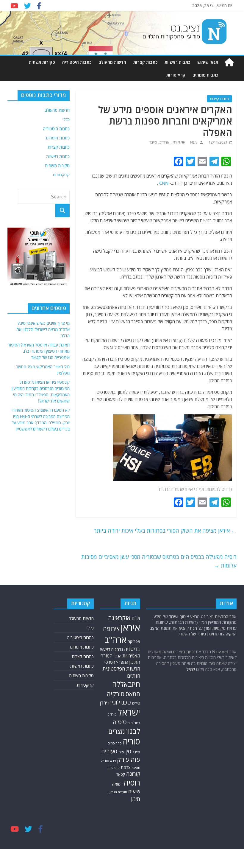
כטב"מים (134, 723)
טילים (136, 703)
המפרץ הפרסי (116, 662)
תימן (135, 799)
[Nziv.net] (229, 62)
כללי (66, 119)
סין (128, 751)
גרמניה (117, 649)
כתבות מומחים (205, 75)
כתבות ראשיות (177, 62)
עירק (123, 759)
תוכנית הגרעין (117, 792)
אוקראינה (119, 618)
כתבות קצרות (145, 62)
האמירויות (131, 655)
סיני (121, 752)
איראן (176, 142)
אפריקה (134, 641)
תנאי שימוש (207, 62)
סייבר (153, 142)
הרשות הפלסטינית (121, 668)
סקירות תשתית (42, 62)
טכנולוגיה (119, 702)
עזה (135, 759)
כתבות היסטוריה (76, 62)
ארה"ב (164, 142)
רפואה (117, 784)
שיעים (134, 791)
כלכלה (119, 722)
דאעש (105, 649)
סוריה (131, 741)
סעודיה (109, 751)
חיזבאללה (126, 684)
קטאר (120, 774)
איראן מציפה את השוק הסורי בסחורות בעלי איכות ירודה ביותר (165, 530)
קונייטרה (113, 767)
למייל (190, 669)
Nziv (193, 142)
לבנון (133, 731)
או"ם (136, 618)
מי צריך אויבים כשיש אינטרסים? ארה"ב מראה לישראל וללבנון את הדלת (43, 329)
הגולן (117, 656)
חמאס (133, 694)
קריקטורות (175, 75)
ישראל (129, 712)
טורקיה (115, 694)
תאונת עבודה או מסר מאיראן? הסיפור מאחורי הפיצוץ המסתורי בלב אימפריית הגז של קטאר (39, 351)
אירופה (111, 629)
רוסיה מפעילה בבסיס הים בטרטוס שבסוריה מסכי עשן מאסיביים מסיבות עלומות (159, 561)
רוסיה (132, 783)
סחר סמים (115, 743)
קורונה (133, 773)
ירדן (103, 702)
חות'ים (133, 675)
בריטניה (132, 649)
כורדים (111, 714)
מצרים (116, 731)
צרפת (126, 767)
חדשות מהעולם (112, 62)
